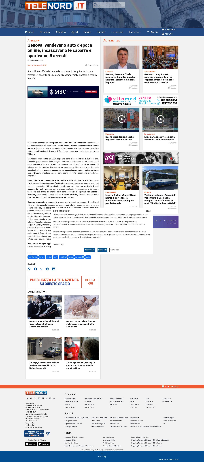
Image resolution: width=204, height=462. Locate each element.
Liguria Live (113, 404)
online (71, 257)
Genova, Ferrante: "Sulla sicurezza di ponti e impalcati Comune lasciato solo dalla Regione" (121, 78)
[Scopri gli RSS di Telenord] (50, 398)
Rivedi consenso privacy (34, 427)
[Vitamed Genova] (140, 100)
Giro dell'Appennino (97, 426)
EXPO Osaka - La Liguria (99, 418)
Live (110, 407)
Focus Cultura (89, 404)
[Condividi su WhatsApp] (30, 269)
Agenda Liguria (70, 398)
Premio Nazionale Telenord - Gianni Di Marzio (145, 426)
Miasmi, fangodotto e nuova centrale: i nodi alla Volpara (159, 138)
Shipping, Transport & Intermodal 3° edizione (146, 443)
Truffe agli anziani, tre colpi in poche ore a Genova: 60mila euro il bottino (80, 365)
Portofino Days (135, 424)
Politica (29, 32)
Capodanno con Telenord (73, 424)
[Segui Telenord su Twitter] (35, 398)
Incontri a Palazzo (116, 421)
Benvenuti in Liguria (71, 401)
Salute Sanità (134, 404)
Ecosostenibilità (70, 440)
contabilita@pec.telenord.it (38, 414)
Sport (74, 32)
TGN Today (149, 404)
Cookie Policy (30, 425)
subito (88, 257)
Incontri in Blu (114, 424)
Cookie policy (58, 244)
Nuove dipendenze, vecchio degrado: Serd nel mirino (120, 138)
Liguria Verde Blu (109, 440)
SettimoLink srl (173, 459)
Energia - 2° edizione (72, 443)
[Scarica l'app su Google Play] (44, 443)
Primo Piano (134, 398)
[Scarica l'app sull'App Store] (31, 443)
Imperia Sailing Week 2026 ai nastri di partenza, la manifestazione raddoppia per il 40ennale (120, 199)
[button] (152, 32)
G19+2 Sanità (95, 421)
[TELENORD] (36, 393)
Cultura (101, 32)
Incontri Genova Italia (116, 401)
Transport (135, 32)
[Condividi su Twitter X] (41, 269)
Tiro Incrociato (150, 407)
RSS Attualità (171, 386)
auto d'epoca (32, 257)
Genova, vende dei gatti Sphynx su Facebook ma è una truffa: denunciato (81, 324)
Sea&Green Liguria (170, 421)
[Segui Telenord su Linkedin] (43, 398)
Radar (132, 401)
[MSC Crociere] (63, 92)
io (164, 424)
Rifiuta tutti (102, 250)
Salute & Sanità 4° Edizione (140, 437)
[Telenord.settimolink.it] (63, 281)
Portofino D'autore (136, 421)
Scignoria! (133, 407)
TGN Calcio (149, 401)
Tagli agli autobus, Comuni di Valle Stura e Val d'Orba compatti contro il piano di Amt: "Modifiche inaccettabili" (160, 199)
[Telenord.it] (37, 433)
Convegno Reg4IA (71, 426)
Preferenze (114, 250)
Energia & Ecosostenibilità (93, 398)
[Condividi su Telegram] (47, 269)
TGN (147, 398)
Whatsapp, (48, 246)
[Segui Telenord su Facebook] (31, 398)
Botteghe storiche (71, 421)
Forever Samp (89, 407)
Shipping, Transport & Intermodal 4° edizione (146, 446)
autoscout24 (79, 257)
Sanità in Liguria (169, 418)
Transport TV (166, 398)
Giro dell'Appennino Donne (119, 418)
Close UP (68, 404)
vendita (49, 257)
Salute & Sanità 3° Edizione (112, 446)
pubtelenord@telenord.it (34, 418)
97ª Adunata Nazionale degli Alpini (76, 418)
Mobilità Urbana (108, 443)
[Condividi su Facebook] (35, 269)
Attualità (60, 32)
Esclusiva (88, 401)
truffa (55, 257)
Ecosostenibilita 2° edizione (74, 437)
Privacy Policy (30, 423)
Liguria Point (134, 418)
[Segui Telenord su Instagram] (39, 398)
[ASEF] (140, 158)
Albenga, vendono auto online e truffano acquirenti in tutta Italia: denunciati (44, 365)
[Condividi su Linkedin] (54, 269)
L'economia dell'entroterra (119, 426)
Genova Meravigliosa (98, 424)
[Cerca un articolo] (54, 398)
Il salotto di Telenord (116, 398)
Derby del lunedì (70, 407)
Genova (41, 257)
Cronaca (45, 32)
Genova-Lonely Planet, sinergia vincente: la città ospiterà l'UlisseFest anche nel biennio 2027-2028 (159, 78)
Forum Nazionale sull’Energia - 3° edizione (79, 446)
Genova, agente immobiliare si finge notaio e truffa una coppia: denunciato (44, 324)
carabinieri (63, 257)
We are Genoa (167, 401)
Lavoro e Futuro (108, 437)
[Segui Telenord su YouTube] (27, 398)
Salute (87, 32)
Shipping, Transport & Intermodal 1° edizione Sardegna (150, 440)
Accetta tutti (90, 250)
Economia (117, 32)
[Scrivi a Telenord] (46, 398)
